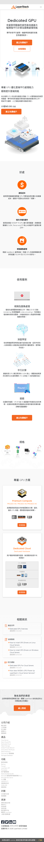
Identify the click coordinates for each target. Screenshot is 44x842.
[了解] (40, 840)
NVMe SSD (4, 785)
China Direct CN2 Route (8, 749)
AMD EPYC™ (4, 781)
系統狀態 (3, 806)
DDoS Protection (6, 751)
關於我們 (3, 725)
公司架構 (3, 727)
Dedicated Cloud (6, 744)
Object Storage (5, 746)
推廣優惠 (3, 796)
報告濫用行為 (5, 810)
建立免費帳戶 (22, 42)
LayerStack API (5, 768)
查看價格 (22, 49)
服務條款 (3, 733)
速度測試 (3, 787)
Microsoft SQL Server (7, 777)
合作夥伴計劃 (5, 794)
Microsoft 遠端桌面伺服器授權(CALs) (11, 775)
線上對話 (22, 708)
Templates (4, 770)
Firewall (3, 766)
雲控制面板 (4, 762)
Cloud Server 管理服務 (7, 753)
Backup (3, 764)
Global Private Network (8, 748)
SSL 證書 (3, 779)
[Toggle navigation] (41, 7)
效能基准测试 (5, 783)
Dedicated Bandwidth (7, 774)
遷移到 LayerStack (6, 812)
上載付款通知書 (5, 814)
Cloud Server (4, 740)
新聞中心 (3, 731)
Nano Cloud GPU (6, 742)
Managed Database (7, 755)
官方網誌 (3, 729)
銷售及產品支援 (5, 803)
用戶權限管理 (5, 772)
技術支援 (3, 808)
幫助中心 (3, 805)
